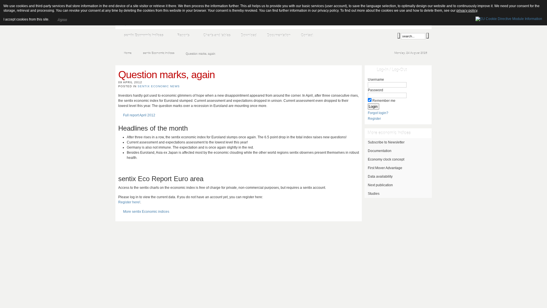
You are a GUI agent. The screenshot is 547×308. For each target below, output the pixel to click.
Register (374, 119)
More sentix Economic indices (146, 212)
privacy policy (466, 11)
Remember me (383, 101)
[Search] (398, 35)
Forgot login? (378, 113)
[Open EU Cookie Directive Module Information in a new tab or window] (508, 18)
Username (376, 80)
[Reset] (427, 35)
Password (375, 90)
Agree (62, 19)
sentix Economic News (159, 86)
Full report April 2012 (139, 115)
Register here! (129, 202)
